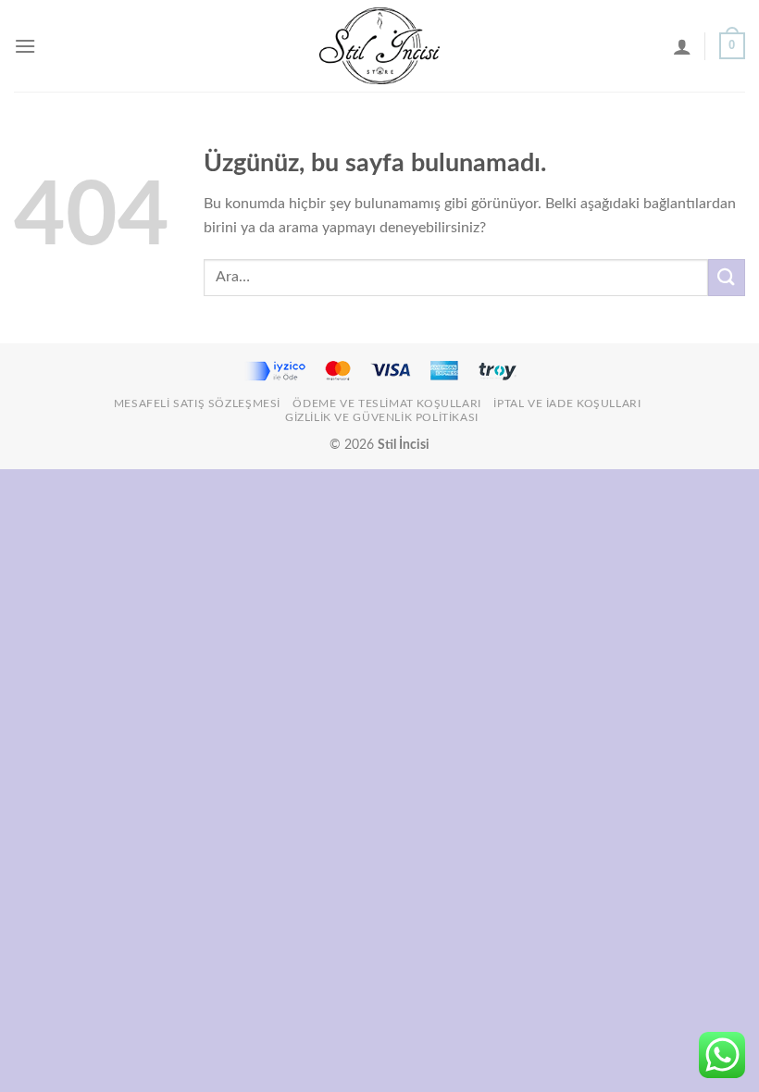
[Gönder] (726, 277)
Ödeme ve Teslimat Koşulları (386, 403)
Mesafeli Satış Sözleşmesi (197, 403)
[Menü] (25, 45)
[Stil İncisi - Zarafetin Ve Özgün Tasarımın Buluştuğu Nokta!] (379, 46)
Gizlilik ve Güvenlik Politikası (382, 417)
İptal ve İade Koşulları (567, 403)
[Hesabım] (682, 46)
